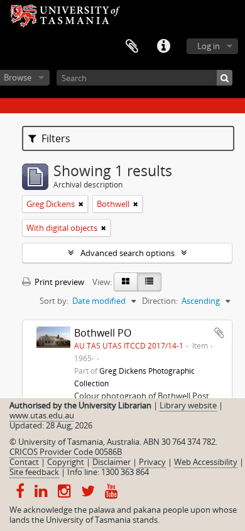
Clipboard (132, 46)
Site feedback (34, 472)
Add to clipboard (219, 333)
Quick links (163, 46)
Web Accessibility (205, 461)
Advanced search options (127, 253)
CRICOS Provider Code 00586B (65, 451)
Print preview (58, 282)
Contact (24, 461)
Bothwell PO (102, 333)
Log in (208, 46)
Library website (188, 405)
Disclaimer (111, 461)
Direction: (160, 300)
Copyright (65, 461)
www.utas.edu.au (41, 415)
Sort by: (54, 300)
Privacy (152, 461)
